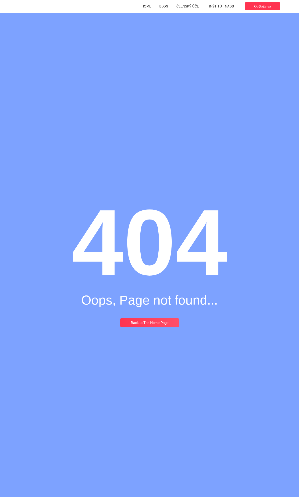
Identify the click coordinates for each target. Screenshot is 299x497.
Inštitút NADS (221, 6)
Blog (163, 6)
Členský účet (188, 6)
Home (146, 6)
